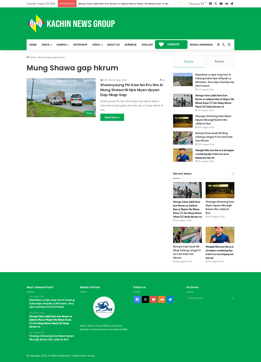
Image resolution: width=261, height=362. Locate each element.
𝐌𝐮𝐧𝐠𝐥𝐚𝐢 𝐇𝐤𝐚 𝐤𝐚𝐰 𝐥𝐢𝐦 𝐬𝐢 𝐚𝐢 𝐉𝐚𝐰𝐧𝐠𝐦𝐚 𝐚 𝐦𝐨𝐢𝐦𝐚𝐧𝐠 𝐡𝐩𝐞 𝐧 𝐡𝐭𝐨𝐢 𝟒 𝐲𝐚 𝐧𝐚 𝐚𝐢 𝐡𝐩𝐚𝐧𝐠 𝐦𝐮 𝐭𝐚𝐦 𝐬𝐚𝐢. (214, 153)
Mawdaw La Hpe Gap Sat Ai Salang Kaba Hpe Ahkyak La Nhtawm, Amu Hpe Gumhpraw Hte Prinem (214, 80)
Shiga (46, 44)
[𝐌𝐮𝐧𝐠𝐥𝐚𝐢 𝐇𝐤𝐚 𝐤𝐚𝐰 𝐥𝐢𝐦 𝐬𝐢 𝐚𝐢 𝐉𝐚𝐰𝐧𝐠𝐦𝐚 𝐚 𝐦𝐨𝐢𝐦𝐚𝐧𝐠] (183, 155)
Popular (189, 61)
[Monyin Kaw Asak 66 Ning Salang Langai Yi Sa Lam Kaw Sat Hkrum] (183, 138)
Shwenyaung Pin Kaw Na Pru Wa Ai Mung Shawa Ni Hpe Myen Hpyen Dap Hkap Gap (131, 89)
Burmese (131, 44)
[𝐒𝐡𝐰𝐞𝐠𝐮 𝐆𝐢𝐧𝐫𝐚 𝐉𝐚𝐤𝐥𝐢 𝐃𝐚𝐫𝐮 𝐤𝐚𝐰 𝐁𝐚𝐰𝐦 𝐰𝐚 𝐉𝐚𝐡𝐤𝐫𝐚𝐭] (183, 100)
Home (33, 44)
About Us (113, 44)
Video (96, 44)
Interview (80, 44)
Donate (173, 44)
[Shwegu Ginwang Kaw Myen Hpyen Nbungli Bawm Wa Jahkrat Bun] (183, 121)
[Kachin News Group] (71, 23)
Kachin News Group (83, 355)
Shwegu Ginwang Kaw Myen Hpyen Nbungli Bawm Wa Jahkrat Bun (213, 119)
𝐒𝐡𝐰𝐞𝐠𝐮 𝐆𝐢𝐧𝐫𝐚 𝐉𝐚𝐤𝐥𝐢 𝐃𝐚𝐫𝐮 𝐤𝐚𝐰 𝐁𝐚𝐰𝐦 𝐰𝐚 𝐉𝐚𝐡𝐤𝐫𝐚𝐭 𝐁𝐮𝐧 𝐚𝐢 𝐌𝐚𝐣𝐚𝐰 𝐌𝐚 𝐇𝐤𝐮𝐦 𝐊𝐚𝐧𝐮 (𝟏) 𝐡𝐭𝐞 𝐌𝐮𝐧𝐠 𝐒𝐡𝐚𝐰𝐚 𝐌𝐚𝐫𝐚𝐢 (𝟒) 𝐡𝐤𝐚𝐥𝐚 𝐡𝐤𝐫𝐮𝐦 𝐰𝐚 (144, 3)
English (147, 44)
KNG (105, 80)
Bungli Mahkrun (201, 44)
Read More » (112, 117)
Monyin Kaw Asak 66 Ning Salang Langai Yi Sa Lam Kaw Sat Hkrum (214, 136)
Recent (219, 61)
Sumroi (61, 44)
